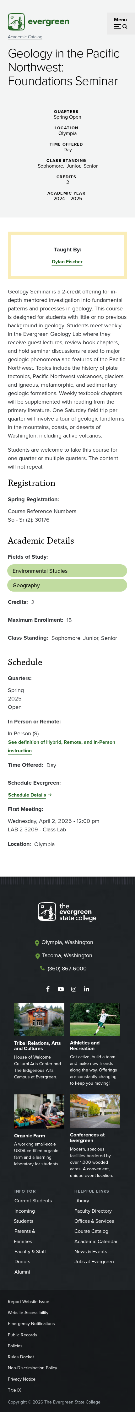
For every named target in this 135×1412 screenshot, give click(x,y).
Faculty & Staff (30, 1251)
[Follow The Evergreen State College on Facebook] (48, 989)
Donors (22, 1261)
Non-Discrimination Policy (32, 1368)
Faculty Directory (93, 1210)
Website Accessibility (28, 1312)
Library (81, 1200)
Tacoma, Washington (67, 955)
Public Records (22, 1335)
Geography (26, 585)
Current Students (33, 1200)
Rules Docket (21, 1357)
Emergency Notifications (31, 1323)
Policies (15, 1346)
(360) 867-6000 (67, 968)
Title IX (14, 1390)
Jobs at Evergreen (94, 1261)
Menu (120, 19)
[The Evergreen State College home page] (67, 913)
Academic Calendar (95, 1241)
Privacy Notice (21, 1379)
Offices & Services (94, 1220)
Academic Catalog (25, 37)
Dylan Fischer (67, 261)
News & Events (90, 1251)
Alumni (22, 1271)
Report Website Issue (28, 1301)
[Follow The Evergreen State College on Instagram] (73, 989)
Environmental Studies (40, 571)
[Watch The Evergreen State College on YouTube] (61, 989)
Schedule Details (27, 794)
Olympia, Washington (67, 942)
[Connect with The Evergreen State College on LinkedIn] (86, 989)
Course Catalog (91, 1230)
